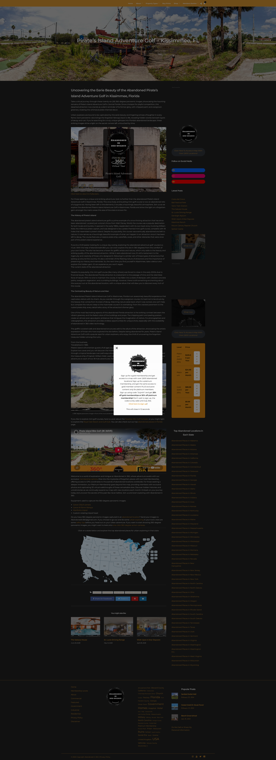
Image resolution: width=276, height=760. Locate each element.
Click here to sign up (138, 404)
